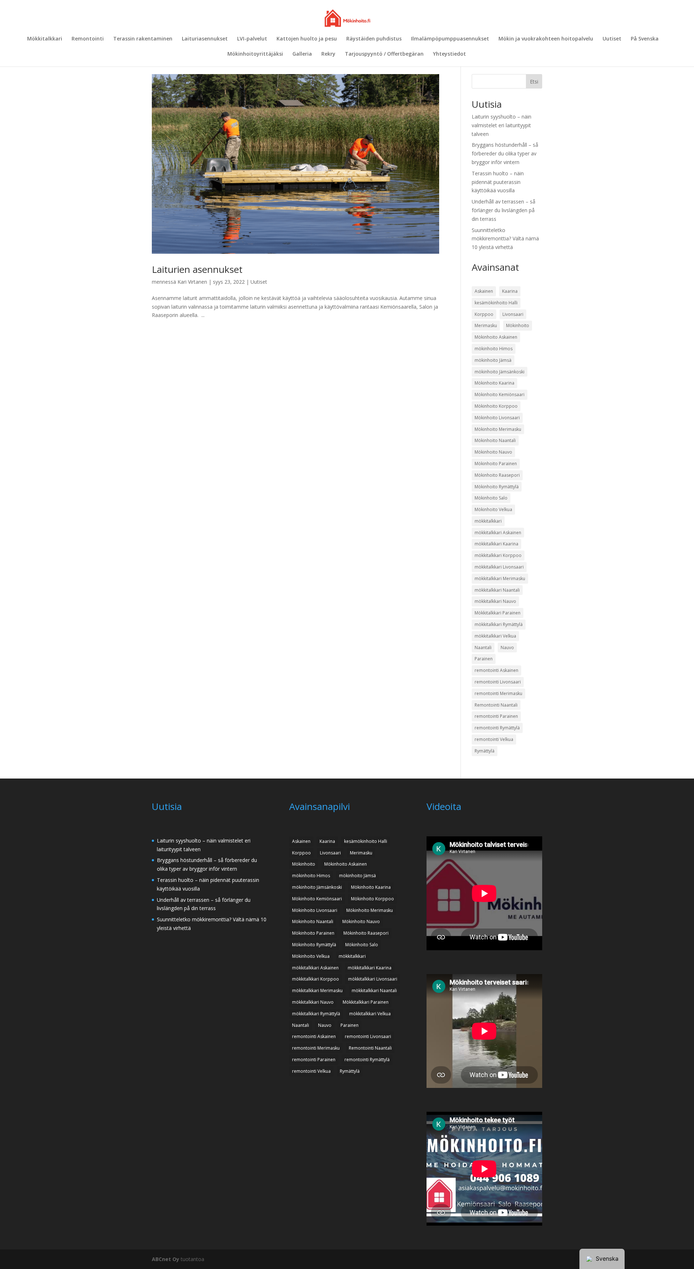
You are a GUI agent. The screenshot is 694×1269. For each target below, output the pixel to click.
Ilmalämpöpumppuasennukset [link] (450, 39)
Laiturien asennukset (197, 269)
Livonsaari (512, 314)
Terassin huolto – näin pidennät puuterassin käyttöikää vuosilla (498, 182)
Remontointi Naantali (496, 705)
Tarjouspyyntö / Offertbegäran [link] (384, 54)
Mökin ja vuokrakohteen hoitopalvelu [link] (545, 39)
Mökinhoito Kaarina (494, 383)
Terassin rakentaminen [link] (142, 39)
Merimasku (486, 325)
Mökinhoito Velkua (493, 509)
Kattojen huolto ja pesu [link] (307, 39)
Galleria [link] (302, 54)
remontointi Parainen (496, 716)
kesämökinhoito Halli (496, 303)
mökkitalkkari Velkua (495, 636)
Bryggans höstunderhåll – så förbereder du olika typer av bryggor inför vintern (505, 153)
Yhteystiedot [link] (449, 54)
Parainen (484, 659)
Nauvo (507, 647)
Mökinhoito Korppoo (496, 406)
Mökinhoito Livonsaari (497, 418)
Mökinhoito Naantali (495, 440)
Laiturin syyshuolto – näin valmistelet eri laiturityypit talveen (501, 125)
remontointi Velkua (494, 739)
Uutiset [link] (612, 39)
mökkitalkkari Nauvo (495, 601)
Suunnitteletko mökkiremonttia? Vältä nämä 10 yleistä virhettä (505, 239)
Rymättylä (484, 751)
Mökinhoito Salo (491, 498)
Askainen (484, 291)
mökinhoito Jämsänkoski (499, 372)
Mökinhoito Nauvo (493, 452)
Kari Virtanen (192, 281)
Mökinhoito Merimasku (498, 429)
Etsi (534, 81)
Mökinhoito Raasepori (497, 475)
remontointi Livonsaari (498, 682)
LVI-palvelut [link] (252, 39)
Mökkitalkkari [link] (44, 39)
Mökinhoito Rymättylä (497, 487)
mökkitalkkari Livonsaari (499, 567)
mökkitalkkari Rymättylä (499, 624)
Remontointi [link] (88, 39)
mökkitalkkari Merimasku (500, 578)
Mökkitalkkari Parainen (497, 613)
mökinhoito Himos (494, 349)
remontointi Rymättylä (497, 728)
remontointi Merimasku (498, 693)
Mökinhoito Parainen (496, 463)
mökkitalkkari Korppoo (498, 555)
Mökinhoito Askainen (496, 337)
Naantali (483, 647)
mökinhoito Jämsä (493, 360)
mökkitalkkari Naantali (497, 590)
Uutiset (258, 281)
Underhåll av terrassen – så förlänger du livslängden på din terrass (503, 210)
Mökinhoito (517, 325)
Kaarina (510, 291)
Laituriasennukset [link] (205, 39)
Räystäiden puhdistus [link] (374, 39)
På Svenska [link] (645, 39)
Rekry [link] (328, 54)
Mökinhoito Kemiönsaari (499, 394)
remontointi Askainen (496, 670)
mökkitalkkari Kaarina (496, 544)
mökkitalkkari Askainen (498, 533)
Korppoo (484, 314)
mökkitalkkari (488, 521)
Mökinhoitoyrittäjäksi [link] (255, 54)
